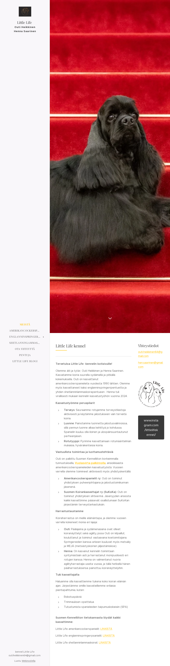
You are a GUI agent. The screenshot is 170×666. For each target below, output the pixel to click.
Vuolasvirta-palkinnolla (90, 463)
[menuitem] (25, 324)
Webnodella (28, 660)
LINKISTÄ (106, 628)
